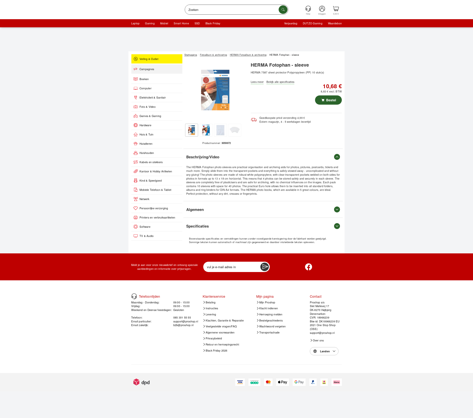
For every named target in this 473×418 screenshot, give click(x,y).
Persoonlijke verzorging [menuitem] (153, 208)
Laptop (135, 23)
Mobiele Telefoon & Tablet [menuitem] (155, 190)
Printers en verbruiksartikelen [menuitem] (157, 217)
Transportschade (269, 332)
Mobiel (164, 23)
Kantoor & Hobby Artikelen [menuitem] (155, 171)
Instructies (212, 308)
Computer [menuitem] (145, 88)
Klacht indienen (268, 308)
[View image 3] (220, 130)
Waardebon (335, 23)
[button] (215, 90)
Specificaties (197, 226)
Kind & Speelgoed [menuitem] (150, 180)
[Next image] (240, 91)
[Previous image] (190, 91)
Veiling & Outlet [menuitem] (148, 59)
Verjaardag (290, 23)
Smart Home (181, 23)
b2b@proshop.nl (183, 325)
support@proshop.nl (185, 321)
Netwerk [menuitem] (144, 199)
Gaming (149, 23)
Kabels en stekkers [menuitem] (151, 162)
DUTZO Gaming (312, 23)
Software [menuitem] (144, 226)
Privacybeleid (214, 338)
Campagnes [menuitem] (146, 69)
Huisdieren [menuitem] (145, 143)
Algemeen (195, 209)
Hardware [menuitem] (145, 125)
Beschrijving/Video (202, 156)
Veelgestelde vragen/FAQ (221, 326)
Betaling (211, 302)
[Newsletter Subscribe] (264, 267)
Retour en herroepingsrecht (222, 344)
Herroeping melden (271, 314)
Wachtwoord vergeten (272, 326)
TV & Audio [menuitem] (146, 236)
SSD (197, 23)
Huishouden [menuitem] (146, 153)
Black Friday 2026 (216, 350)
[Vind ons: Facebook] (308, 267)
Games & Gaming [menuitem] (150, 116)
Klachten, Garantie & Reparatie (225, 320)
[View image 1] (191, 130)
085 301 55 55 (182, 317)
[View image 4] (234, 130)
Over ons (318, 340)
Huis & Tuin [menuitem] (146, 134)
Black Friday (212, 23)
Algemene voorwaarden (220, 332)
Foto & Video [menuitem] (147, 107)
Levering (211, 314)
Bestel (330, 100)
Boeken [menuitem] (144, 79)
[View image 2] (206, 130)
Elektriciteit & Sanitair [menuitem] (152, 97)
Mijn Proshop (267, 302)
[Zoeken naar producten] (283, 9)
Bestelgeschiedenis (271, 320)
